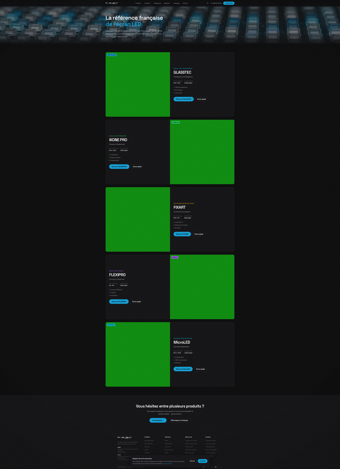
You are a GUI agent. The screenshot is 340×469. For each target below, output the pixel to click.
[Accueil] (112, 3)
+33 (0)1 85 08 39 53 (122, 452)
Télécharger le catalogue (179, 420)
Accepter (203, 461)
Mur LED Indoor (149, 443)
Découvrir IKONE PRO (119, 167)
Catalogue (176, 3)
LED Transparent (149, 440)
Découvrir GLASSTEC (183, 99)
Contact (184, 3)
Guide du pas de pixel (191, 443)
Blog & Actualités (189, 452)
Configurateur (229, 3)
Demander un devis (211, 440)
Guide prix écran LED (191, 440)
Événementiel (168, 443)
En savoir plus (168, 463)
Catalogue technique (191, 449)
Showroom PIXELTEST (211, 449)
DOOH (167, 452)
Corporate (168, 446)
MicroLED (147, 446)
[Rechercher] (207, 3)
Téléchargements (210, 446)
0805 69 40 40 (216, 3)
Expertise (166, 3)
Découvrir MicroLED (183, 369)
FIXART (146, 449)
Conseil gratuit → (158, 420)
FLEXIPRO (147, 452)
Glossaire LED (189, 446)
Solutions (147, 3)
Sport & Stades (169, 449)
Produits (138, 3)
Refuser (192, 461)
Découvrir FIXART (182, 234)
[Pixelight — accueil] (125, 437)
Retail (166, 440)
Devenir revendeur (211, 452)
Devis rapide (201, 99)
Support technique (210, 443)
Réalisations (157, 3)
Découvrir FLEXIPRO (119, 301)
